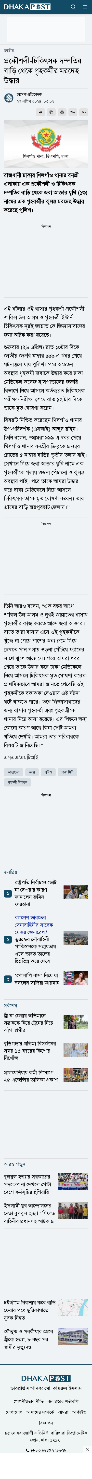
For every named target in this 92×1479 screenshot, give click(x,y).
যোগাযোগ (14, 1412)
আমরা (63, 1412)
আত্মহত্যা (13, 772)
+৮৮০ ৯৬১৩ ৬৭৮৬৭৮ (48, 1450)
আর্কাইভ (79, 1412)
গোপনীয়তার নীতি (28, 1401)
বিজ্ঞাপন (46, 1423)
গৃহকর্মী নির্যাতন (17, 782)
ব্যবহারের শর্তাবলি (63, 1401)
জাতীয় (9, 50)
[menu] (83, 7)
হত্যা (32, 772)
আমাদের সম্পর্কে (40, 1412)
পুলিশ (48, 772)
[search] (73, 7)
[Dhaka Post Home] (46, 1378)
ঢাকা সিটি (67, 772)
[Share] (40, 112)
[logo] (27, 6)
